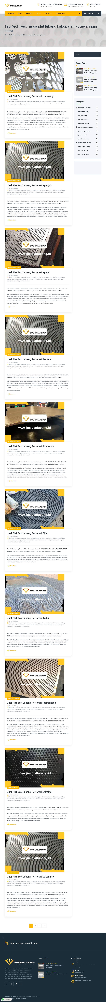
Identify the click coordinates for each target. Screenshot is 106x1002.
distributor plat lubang (14, 101)
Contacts (48, 13)
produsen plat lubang (50, 103)
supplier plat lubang (88, 146)
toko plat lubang (15, 104)
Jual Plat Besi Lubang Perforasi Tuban (56, 974)
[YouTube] (16, 984)
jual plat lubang (35, 101)
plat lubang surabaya (20, 103)
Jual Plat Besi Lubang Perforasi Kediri (28, 618)
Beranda (11, 13)
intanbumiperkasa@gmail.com (56, 114)
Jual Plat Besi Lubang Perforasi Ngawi (28, 272)
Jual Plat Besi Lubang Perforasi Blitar (27, 533)
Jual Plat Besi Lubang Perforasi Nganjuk (29, 185)
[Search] (79, 13)
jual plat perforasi (44, 101)
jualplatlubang (14, 99)
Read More (13, 133)
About (20, 13)
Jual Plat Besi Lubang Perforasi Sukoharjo (30, 876)
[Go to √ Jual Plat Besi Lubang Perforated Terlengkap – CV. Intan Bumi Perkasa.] (5, 35)
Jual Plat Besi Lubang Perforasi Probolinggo (31, 702)
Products (29, 13)
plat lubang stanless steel (88, 127)
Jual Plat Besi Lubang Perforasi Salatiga (29, 791)
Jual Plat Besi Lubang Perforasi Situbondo (30, 446)
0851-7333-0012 (49, 112)
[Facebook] (7, 984)
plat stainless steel (39, 103)
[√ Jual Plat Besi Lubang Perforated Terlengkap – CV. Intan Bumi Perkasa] (13, 5)
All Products (60, 13)
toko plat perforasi (25, 104)
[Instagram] (11, 984)
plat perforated (30, 103)
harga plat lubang (25, 101)
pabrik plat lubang (54, 101)
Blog (38, 13)
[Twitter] (21, 984)
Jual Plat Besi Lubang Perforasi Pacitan (29, 359)
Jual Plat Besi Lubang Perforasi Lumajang (30, 96)
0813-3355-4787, (59, 112)
